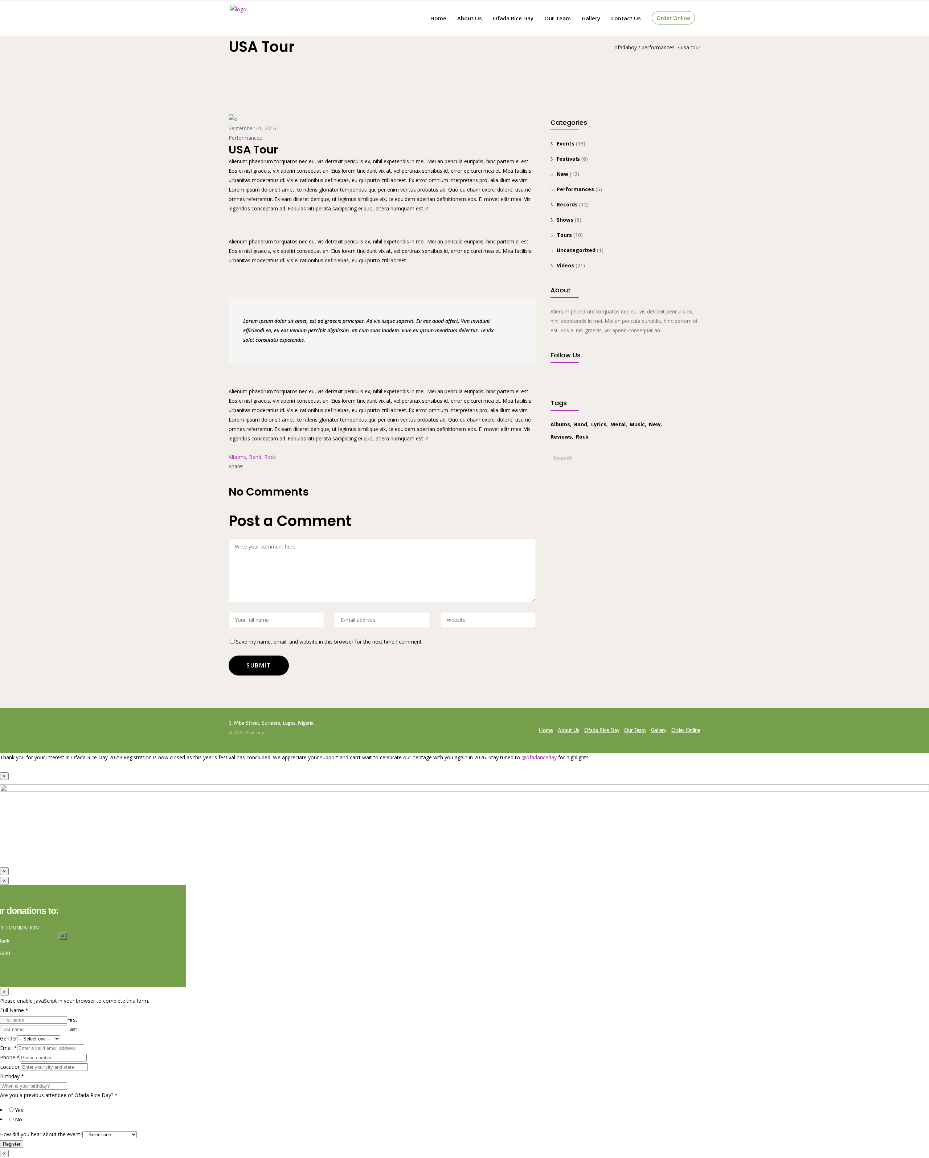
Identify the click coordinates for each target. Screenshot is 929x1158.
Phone (10, 1057)
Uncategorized (576, 250)
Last (72, 1029)
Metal (618, 424)
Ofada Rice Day (601, 730)
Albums (237, 456)
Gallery (658, 730)
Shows (565, 219)
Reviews (561, 436)
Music (637, 424)
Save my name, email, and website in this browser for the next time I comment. (329, 641)
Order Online (685, 730)
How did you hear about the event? (41, 1134)
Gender (8, 1038)
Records (567, 204)
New (562, 174)
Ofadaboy (625, 47)
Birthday (12, 1076)
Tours (564, 234)
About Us (568, 730)
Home (546, 730)
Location (10, 1066)
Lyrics (598, 424)
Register (11, 1144)
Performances (658, 47)
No (18, 1119)
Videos (565, 265)
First (72, 1019)
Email (8, 1047)
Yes (19, 1109)
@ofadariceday (539, 757)
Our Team (635, 730)
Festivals (568, 158)
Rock (270, 456)
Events (565, 143)
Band (255, 456)
